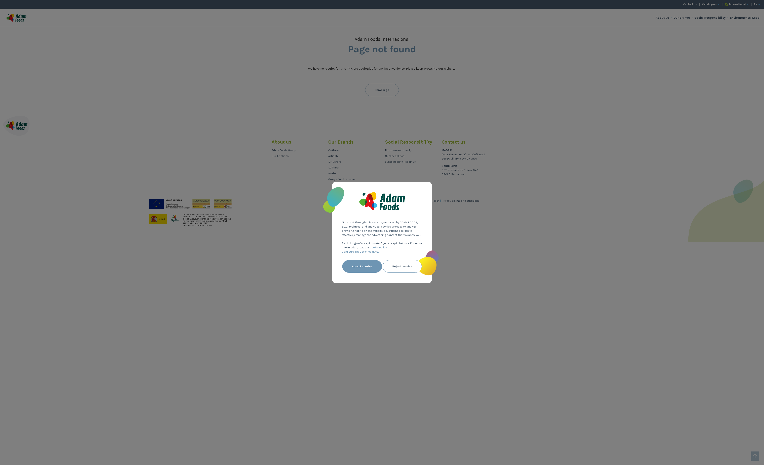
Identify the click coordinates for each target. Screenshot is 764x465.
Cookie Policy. (378, 247)
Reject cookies (402, 266)
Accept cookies (362, 266)
